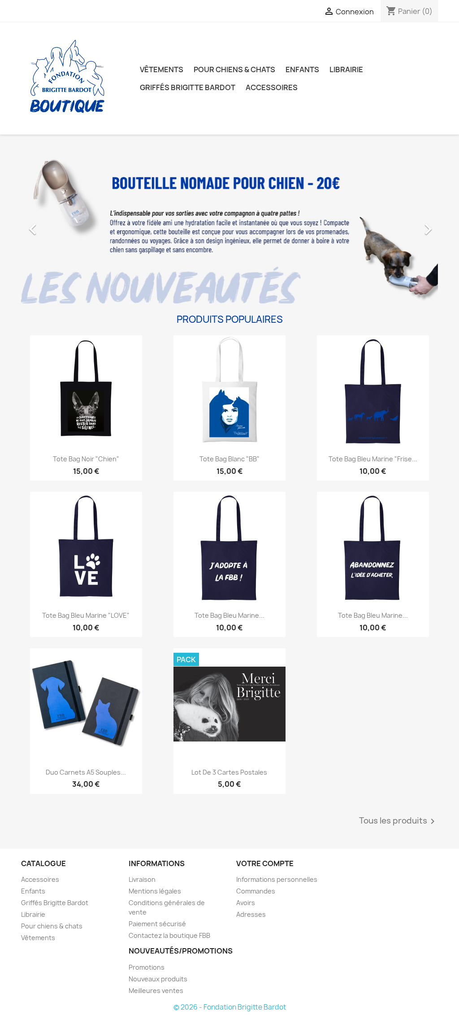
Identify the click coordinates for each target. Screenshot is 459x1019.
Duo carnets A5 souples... (86, 772)
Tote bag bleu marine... (229, 615)
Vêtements (161, 69)
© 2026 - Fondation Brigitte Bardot (229, 1007)
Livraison (142, 879)
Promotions (147, 967)
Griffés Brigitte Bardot (187, 87)
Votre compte (265, 863)
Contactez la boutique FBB (169, 935)
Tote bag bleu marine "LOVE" (86, 615)
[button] (52, 225)
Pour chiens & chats (234, 69)
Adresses (251, 914)
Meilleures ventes (156, 990)
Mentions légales (155, 891)
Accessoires (272, 87)
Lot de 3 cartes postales (229, 772)
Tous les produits (398, 821)
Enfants (302, 69)
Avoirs (245, 902)
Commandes (255, 891)
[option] (229, 225)
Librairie (346, 69)
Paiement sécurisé (157, 923)
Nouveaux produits (158, 979)
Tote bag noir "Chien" (86, 459)
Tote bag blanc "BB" (229, 459)
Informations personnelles (276, 879)
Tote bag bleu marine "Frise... (373, 459)
